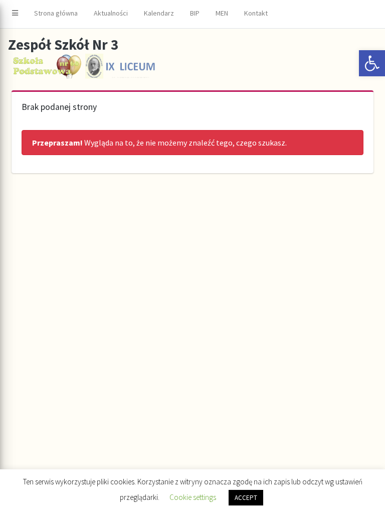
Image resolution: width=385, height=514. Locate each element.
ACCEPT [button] (246, 497)
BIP (195, 13)
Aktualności (111, 13)
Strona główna (56, 13)
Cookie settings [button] (192, 497)
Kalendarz (159, 13)
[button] (372, 63)
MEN (222, 13)
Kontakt (256, 13)
